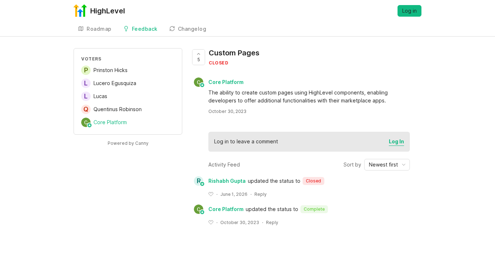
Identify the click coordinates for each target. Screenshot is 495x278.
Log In (396, 141)
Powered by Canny (128, 143)
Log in (409, 11)
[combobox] (387, 164)
